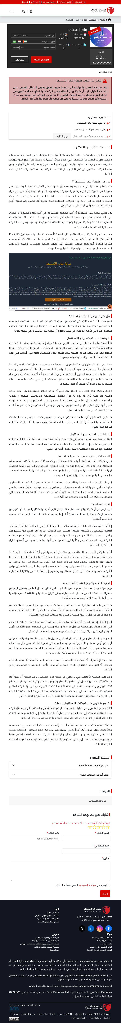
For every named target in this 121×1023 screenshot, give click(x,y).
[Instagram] (100, 928)
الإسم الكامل (102, 832)
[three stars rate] (99, 827)
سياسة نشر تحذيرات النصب (47, 937)
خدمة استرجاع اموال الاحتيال (47, 915)
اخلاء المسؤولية (80, 2)
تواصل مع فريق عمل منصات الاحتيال (94, 916)
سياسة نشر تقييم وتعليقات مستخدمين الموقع (39, 943)
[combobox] (55, 838)
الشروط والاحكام (65, 2)
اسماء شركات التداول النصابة (99, 949)
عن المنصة (54, 949)
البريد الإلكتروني (101, 845)
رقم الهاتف (53, 832)
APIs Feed (35, 2)
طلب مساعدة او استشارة (48, 918)
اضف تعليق (19, 60)
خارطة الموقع (95, 1018)
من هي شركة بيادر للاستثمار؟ (91, 122)
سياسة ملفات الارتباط (78, 1018)
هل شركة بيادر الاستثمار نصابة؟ (93, 765)
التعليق (106, 858)
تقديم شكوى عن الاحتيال (48, 921)
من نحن (15, 1014)
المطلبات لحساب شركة (102, 937)
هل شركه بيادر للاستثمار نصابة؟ (90, 129)
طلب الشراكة (106, 943)
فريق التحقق (104, 72)
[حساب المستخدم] (30, 11)
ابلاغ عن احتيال (53, 912)
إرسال (105, 893)
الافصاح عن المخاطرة (46, 1014)
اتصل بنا (25, 2)
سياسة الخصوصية (49, 2)
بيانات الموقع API (104, 940)
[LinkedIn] (91, 928)
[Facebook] (108, 928)
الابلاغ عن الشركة (41, 59)
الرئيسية (103, 19)
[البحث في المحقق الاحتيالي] (23, 11)
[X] (82, 928)
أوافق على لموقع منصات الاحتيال (82, 885)
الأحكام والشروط (65, 1014)
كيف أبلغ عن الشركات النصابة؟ (94, 774)
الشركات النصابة (89, 19)
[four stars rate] (94, 827)
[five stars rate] (90, 827)
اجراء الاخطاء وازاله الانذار (101, 946)
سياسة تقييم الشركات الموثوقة (45, 940)
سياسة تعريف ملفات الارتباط (46, 946)
